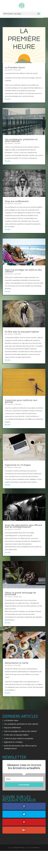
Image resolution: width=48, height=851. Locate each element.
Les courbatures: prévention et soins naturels (21, 140)
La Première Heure (15, 67)
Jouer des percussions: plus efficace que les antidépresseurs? (23, 526)
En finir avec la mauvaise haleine (22, 331)
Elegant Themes (19, 847)
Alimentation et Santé (16, 662)
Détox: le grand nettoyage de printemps (20, 593)
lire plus (7, 99)
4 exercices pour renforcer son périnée (21, 401)
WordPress (36, 847)
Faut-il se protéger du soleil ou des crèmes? (23, 270)
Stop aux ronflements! (16, 201)
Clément (10, 70)
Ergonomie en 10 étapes (18, 464)
